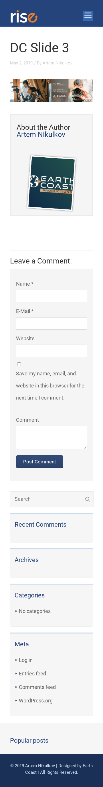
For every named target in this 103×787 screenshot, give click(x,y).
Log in (26, 660)
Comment (27, 420)
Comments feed (37, 687)
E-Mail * (24, 311)
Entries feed (32, 674)
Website (25, 338)
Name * (24, 284)
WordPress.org (36, 701)
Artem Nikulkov (57, 63)
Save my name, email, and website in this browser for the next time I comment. (50, 385)
